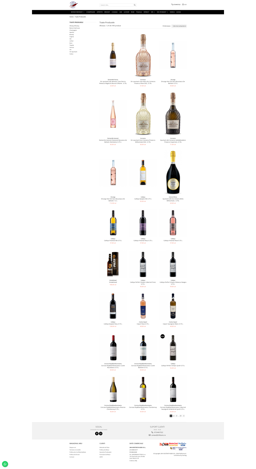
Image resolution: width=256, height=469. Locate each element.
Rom (71, 43)
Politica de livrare (75, 454)
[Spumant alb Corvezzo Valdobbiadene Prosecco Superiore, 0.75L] (173, 113)
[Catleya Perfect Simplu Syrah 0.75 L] (173, 348)
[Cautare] (134, 5)
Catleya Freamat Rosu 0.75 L (143, 240)
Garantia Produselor (106, 452)
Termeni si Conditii (75, 450)
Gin (71, 39)
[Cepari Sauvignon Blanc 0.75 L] (173, 306)
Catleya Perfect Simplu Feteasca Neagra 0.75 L (173, 283)
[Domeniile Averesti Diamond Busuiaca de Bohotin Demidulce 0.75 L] (113, 114)
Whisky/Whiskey (74, 26)
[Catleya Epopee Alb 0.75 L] (143, 173)
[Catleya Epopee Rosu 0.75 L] (113, 306)
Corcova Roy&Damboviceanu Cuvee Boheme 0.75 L (143, 366)
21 (181, 416)
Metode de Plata (104, 447)
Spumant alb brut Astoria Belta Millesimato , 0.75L (173, 200)
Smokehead (112, 280)
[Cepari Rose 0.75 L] (143, 306)
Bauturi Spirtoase (75, 28)
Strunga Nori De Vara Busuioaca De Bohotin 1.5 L (113, 200)
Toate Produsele (80, 17)
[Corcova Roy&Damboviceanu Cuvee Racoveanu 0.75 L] (113, 348)
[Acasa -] (80, 4)
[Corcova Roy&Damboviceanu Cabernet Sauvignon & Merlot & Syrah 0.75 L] (173, 389)
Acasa (178, 12)
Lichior (72, 41)
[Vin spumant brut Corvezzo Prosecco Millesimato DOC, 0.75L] (143, 113)
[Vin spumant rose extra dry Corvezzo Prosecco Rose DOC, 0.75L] (143, 55)
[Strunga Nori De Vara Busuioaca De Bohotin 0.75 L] (173, 55)
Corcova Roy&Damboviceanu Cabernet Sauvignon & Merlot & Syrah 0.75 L (173, 408)
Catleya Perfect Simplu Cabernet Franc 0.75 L (143, 283)
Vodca (71, 54)
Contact (72, 457)
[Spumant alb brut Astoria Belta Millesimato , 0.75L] (173, 172)
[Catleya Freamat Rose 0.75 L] (173, 223)
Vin (70, 49)
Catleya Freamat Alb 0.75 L (113, 240)
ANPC (101, 457)
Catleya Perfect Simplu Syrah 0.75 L (173, 366)
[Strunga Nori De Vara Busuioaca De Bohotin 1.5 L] (113, 173)
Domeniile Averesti (112, 138)
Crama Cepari (143, 322)
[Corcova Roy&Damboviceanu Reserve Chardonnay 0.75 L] (113, 389)
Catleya (143, 197)
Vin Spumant (73, 52)
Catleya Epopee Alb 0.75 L (143, 199)
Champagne (73, 30)
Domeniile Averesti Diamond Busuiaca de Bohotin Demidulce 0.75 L (113, 141)
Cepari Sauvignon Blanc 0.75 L (173, 324)
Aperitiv (72, 32)
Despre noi (73, 447)
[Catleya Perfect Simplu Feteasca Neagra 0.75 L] (173, 264)
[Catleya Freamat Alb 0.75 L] (113, 223)
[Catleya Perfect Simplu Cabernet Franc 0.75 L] (143, 264)
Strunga (173, 79)
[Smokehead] (113, 264)
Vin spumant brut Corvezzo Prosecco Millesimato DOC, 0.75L (143, 141)
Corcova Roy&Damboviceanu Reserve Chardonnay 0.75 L (113, 408)
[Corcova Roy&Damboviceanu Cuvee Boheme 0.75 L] (143, 348)
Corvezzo (143, 79)
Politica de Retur (104, 450)
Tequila (72, 45)
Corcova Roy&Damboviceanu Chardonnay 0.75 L (143, 408)
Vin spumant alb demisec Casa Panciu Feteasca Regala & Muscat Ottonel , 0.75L (113, 82)
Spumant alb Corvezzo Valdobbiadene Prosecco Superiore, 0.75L (173, 141)
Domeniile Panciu (113, 79)
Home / (72, 17)
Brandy (72, 34)
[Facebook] (97, 433)
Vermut (72, 47)
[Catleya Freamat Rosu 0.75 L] (143, 223)
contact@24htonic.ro (158, 435)
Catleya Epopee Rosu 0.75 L (113, 324)
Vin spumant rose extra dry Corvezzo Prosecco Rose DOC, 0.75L (143, 82)
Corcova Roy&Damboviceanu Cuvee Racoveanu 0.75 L (113, 366)
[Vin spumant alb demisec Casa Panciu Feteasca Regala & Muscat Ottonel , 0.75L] (113, 55)
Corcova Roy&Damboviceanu (113, 364)
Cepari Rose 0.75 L (143, 324)
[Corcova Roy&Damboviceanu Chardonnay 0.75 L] (143, 389)
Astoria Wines (173, 197)
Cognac (72, 36)
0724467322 (158, 432)
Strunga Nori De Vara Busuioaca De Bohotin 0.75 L (173, 82)
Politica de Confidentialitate (78, 452)
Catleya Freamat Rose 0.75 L (173, 240)
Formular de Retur (105, 454)
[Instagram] (100, 433)
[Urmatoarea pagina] (183, 416)
